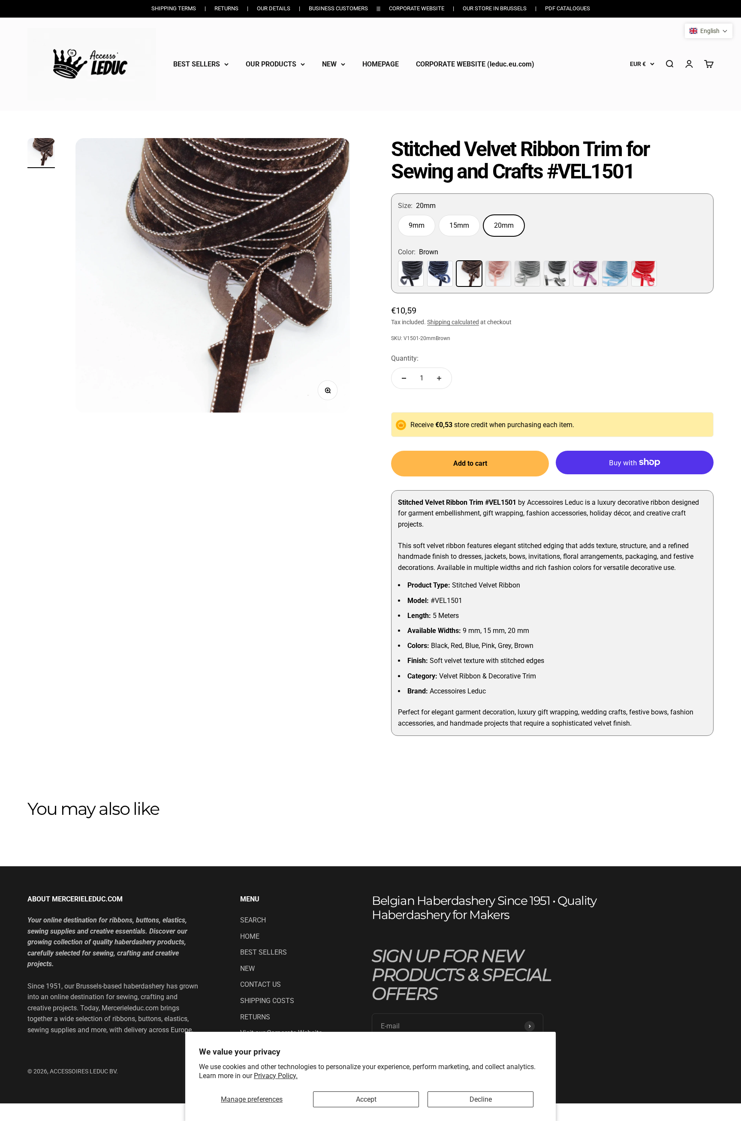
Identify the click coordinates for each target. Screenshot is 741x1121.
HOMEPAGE (380, 64)
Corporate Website (416, 8)
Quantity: (405, 358)
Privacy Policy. (276, 1076)
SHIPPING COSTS (267, 1001)
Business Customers (338, 8)
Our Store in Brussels (495, 8)
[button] (708, 31)
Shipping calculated (453, 322)
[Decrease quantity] (404, 378)
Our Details (273, 8)
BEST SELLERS (196, 64)
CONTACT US (260, 984)
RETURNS (255, 1017)
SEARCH (253, 920)
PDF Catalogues (567, 8)
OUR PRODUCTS (271, 64)
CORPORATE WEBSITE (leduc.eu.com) (475, 64)
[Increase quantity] (439, 378)
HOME (249, 936)
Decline (481, 1099)
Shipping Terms (173, 8)
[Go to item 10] (41, 153)
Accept (366, 1099)
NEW (329, 64)
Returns (226, 8)
